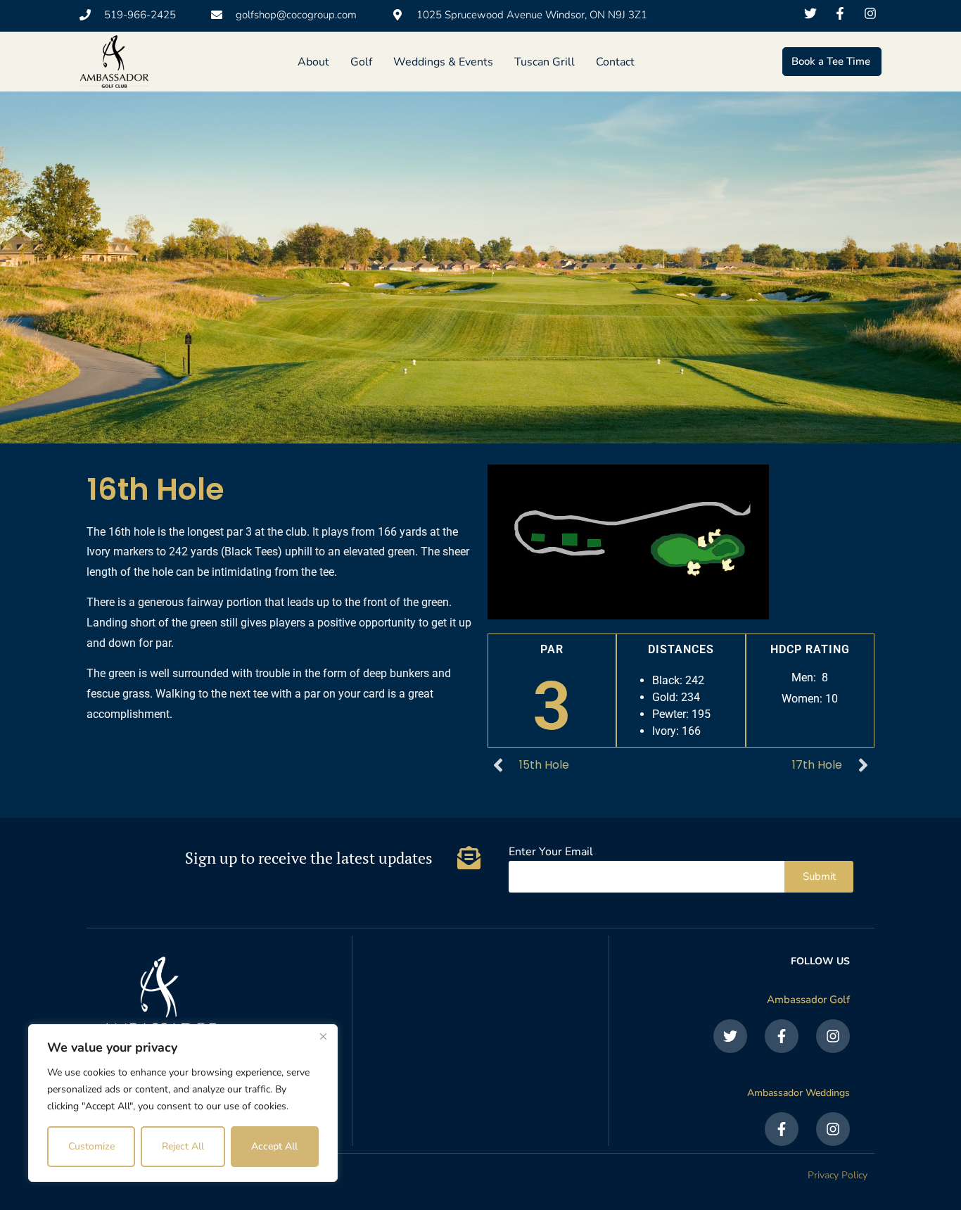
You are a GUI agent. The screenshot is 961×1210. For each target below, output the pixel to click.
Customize (91, 1146)
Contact (615, 62)
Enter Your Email (551, 852)
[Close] (322, 1036)
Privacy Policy (837, 1175)
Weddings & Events (443, 62)
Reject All (183, 1146)
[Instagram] (833, 1036)
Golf (361, 62)
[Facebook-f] (781, 1036)
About (313, 62)
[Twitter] (730, 1036)
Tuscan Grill (544, 62)
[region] (183, 1103)
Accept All (274, 1146)
